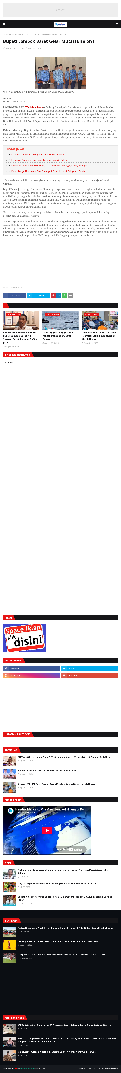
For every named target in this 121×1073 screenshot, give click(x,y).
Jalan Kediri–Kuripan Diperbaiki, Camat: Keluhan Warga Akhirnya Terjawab (57, 1051)
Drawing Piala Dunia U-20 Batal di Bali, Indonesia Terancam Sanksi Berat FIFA (58, 941)
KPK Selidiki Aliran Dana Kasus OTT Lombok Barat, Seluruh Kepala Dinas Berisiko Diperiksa (65, 1025)
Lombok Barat (18, 34)
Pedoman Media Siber (108, 1068)
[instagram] (31, 675)
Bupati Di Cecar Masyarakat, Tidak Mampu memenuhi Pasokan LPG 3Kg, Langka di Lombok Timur (65, 898)
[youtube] (89, 675)
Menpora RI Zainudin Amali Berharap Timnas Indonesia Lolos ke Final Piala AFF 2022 (61, 954)
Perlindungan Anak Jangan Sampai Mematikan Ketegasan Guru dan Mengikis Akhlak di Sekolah (63, 872)
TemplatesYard (27, 1068)
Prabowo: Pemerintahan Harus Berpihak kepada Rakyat (39, 159)
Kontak (82, 1068)
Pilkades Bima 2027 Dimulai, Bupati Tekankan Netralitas (47, 770)
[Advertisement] (60, 261)
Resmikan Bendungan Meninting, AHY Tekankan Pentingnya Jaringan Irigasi (49, 165)
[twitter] (89, 668)
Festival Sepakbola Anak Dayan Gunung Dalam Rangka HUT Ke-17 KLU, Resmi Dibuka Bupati (65, 928)
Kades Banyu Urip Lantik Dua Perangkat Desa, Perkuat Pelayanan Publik (48, 171)
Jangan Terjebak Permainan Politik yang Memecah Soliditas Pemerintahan (57, 883)
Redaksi (91, 1068)
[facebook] (31, 668)
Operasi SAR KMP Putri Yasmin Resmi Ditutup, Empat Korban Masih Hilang (99, 336)
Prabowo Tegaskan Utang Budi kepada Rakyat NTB (37, 154)
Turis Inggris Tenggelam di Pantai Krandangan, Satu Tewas (57, 336)
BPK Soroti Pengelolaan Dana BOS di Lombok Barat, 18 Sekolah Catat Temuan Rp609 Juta (20, 337)
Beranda (7, 34)
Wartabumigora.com (14, 48)
